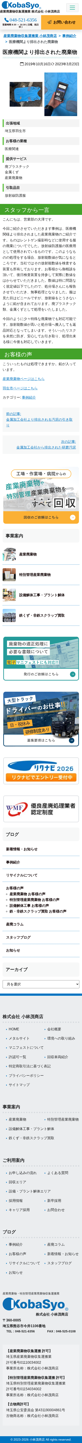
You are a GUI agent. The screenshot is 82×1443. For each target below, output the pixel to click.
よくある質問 (57, 1173)
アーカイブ (17, 969)
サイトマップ (19, 1085)
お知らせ (13, 950)
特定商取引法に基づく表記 (30, 1066)
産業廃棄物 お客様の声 (27, 894)
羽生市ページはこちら (20, 388)
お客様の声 (15, 888)
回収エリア (17, 1182)
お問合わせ (56, 1210)
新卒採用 (54, 1200)
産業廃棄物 (28, 554)
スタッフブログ (18, 937)
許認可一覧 (17, 1057)
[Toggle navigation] (72, 7)
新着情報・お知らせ (22, 849)
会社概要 (54, 1029)
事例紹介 (69, 36)
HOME (14, 1029)
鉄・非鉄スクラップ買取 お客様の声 (38, 911)
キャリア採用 (19, 1210)
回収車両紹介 (57, 1057)
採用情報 (16, 1200)
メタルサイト (19, 1038)
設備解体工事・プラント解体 (42, 595)
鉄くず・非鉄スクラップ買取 (42, 615)
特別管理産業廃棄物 (35, 574)
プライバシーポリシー (26, 1075)
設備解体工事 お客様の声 (29, 905)
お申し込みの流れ (23, 1173)
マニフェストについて (26, 1047)
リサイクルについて (22, 875)
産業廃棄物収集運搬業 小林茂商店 (30, 36)
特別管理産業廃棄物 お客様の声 (34, 900)
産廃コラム (15, 924)
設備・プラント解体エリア (30, 1191)
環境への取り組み (61, 1038)
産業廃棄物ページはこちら (24, 379)
